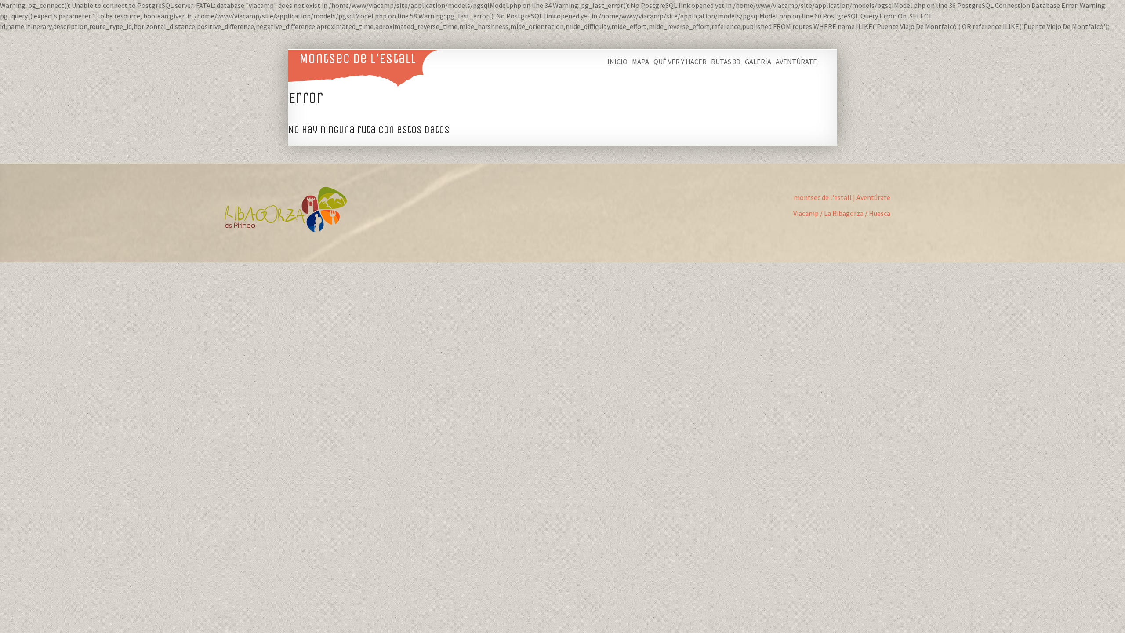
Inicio (617, 61)
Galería (758, 61)
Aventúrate (796, 61)
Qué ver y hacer (680, 61)
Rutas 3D (725, 61)
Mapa (640, 61)
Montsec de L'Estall (357, 58)
